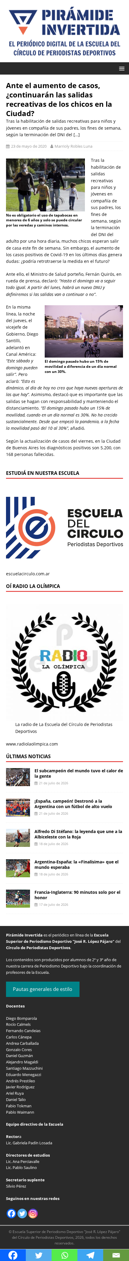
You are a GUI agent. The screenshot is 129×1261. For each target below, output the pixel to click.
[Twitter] (22, 1213)
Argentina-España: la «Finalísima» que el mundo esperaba (76, 864)
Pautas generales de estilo (42, 989)
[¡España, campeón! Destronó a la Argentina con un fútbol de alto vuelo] (18, 813)
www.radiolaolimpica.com (32, 744)
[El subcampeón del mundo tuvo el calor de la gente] (18, 783)
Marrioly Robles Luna (73, 146)
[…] (77, 134)
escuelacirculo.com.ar (28, 574)
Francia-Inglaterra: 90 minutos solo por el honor (77, 894)
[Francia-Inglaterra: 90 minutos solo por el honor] (18, 904)
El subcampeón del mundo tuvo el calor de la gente (78, 773)
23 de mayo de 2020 (28, 146)
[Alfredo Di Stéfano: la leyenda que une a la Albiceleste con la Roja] (18, 843)
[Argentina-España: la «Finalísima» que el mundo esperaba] (18, 874)
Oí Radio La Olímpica (33, 586)
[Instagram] (33, 1213)
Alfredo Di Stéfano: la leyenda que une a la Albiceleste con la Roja (78, 834)
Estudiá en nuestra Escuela (42, 473)
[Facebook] (11, 1213)
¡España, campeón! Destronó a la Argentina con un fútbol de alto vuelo (73, 803)
